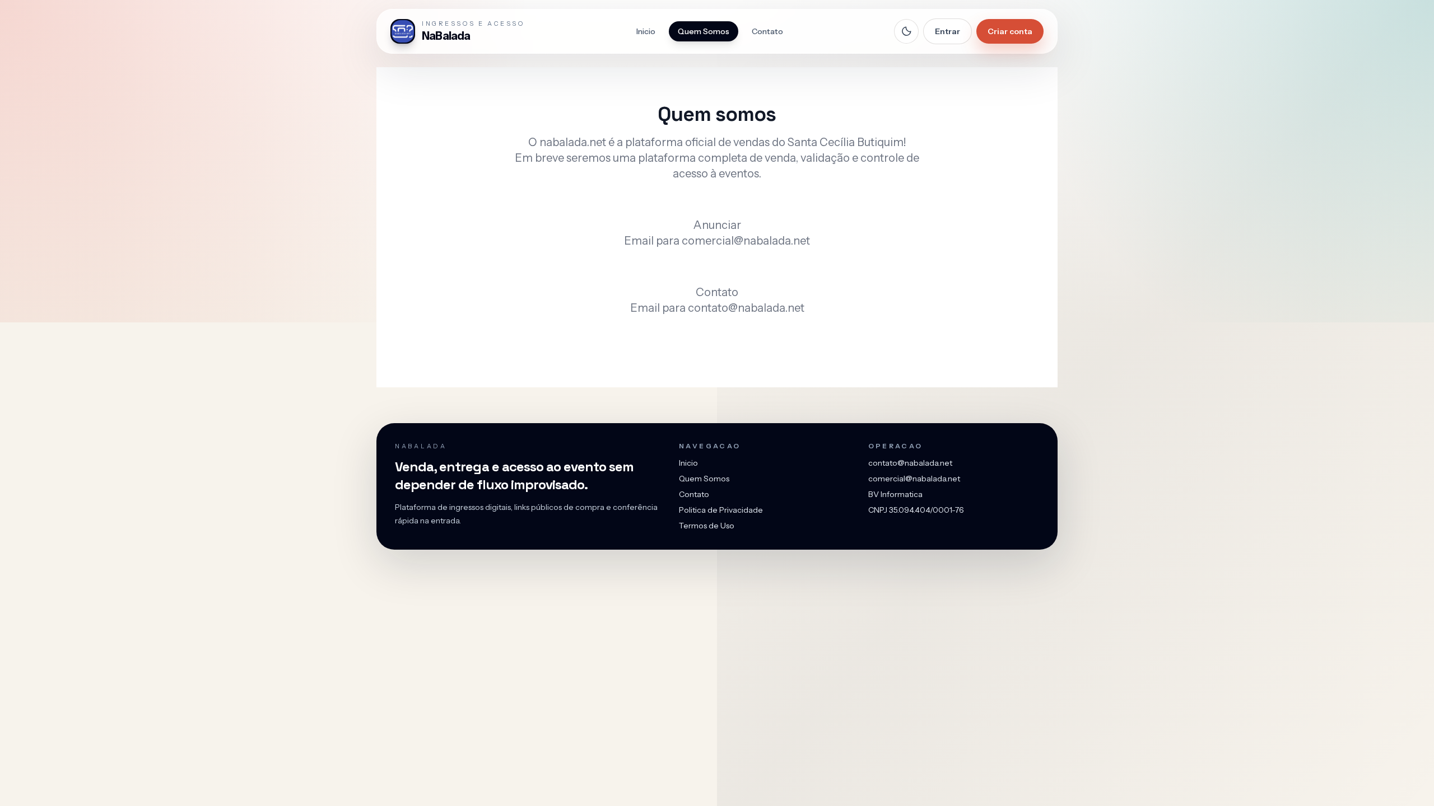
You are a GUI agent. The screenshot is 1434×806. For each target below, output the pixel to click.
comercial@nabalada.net (746, 240)
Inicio (645, 31)
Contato (767, 31)
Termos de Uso (706, 526)
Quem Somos (703, 31)
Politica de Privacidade (721, 510)
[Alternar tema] (906, 31)
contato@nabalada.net (746, 308)
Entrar (947, 31)
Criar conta (1010, 31)
